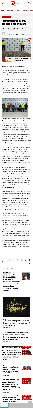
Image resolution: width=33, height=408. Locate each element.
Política (25, 397)
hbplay (7, 33)
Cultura (25, 348)
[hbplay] (16, 3)
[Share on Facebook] (6, 28)
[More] (22, 28)
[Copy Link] (17, 28)
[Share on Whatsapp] (11, 28)
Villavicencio (27, 354)
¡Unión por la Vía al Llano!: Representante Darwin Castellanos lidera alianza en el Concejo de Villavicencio (11, 398)
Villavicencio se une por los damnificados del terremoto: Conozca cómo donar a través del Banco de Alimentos (16, 336)
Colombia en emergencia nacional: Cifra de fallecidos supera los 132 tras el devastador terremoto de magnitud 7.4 (10, 369)
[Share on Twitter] (8, 28)
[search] (30, 3)
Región (25, 352)
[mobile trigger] (3, 3)
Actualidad (6, 17)
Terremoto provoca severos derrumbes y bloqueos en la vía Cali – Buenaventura (16, 323)
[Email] (14, 28)
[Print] (19, 28)
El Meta (25, 350)
